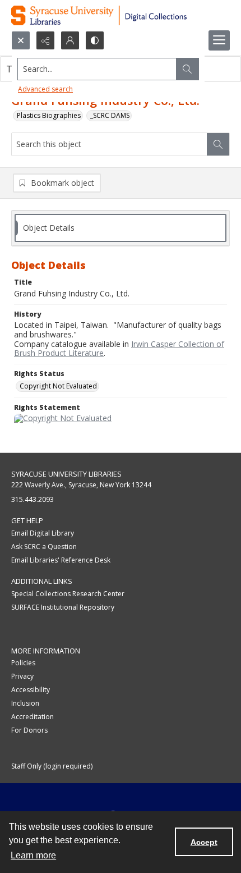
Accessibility (30, 689)
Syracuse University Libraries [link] (66, 474)
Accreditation (32, 716)
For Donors (29, 730)
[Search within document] (218, 144)
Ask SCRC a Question (44, 546)
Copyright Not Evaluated (58, 386)
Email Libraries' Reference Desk (60, 560)
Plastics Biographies (49, 115)
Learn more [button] (33, 855)
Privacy (22, 676)
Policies (23, 663)
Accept (204, 842)
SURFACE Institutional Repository (62, 607)
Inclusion (25, 703)
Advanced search (45, 89)
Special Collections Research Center (67, 593)
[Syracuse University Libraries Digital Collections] (120, 15)
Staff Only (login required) (51, 766)
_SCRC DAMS (109, 115)
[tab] (120, 228)
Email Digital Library (42, 533)
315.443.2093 (32, 499)
